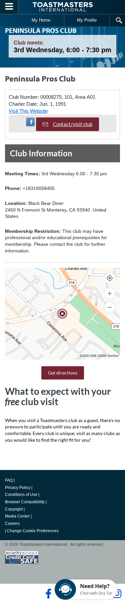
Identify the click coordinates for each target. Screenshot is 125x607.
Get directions (62, 373)
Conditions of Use (21, 494)
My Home (41, 20)
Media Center (17, 516)
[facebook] (47, 593)
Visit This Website (28, 111)
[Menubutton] (9, 7)
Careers (12, 523)
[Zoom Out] (109, 307)
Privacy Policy (17, 487)
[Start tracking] (109, 278)
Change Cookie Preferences (33, 531)
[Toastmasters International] (62, 7)
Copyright (14, 509)
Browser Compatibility (25, 502)
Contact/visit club (72, 124)
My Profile (87, 20)
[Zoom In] (109, 293)
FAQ (9, 480)
